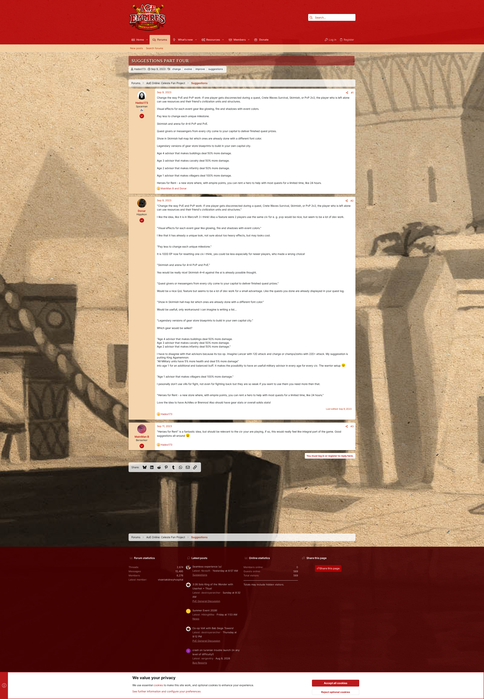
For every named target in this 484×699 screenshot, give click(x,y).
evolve (188, 68)
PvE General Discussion (206, 601)
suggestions (215, 68)
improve (200, 68)
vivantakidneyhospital (170, 579)
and (174, 188)
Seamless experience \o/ (207, 566)
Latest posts (199, 558)
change (176, 68)
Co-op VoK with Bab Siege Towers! (213, 628)
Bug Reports (199, 662)
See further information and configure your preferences (166, 691)
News (195, 618)
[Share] (347, 92)
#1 (352, 92)
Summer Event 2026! (204, 610)
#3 (352, 426)
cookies (158, 685)
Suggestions (199, 574)
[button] (146, 39)
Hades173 (140, 68)
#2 (352, 200)
